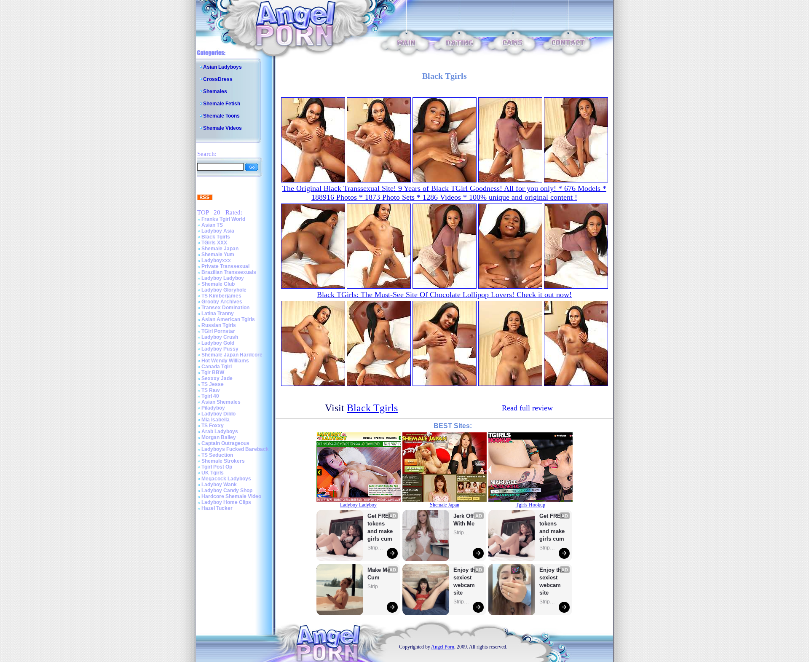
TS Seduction (217, 455)
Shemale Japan (219, 249)
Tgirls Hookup (530, 505)
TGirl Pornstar (218, 331)
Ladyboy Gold (217, 343)
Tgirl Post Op (216, 467)
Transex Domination (225, 308)
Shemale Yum (217, 254)
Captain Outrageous (225, 443)
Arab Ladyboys (219, 431)
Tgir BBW (212, 372)
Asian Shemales (221, 402)
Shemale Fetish (221, 104)
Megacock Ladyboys (226, 479)
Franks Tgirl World (223, 219)
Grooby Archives (221, 302)
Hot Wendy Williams (225, 361)
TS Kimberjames (221, 296)
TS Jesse (212, 384)
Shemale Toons (221, 116)
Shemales (215, 91)
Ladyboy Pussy (219, 349)
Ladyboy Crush (219, 337)
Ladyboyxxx (216, 260)
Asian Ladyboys (222, 67)
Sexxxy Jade (217, 378)
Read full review (527, 408)
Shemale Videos (222, 128)
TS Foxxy (212, 426)
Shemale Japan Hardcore (232, 355)
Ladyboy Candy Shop (226, 490)
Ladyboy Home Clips (226, 502)
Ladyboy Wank (219, 485)
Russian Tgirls (218, 325)
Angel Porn (442, 647)
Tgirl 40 (210, 396)
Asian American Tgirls (228, 319)
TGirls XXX (214, 243)
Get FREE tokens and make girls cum (380, 527)
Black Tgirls (215, 237)
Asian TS (212, 225)
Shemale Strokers (223, 461)
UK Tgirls (212, 473)
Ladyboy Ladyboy (222, 278)
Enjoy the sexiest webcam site (466, 581)
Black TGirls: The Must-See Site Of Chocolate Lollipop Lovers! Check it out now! (444, 294)
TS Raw (210, 390)
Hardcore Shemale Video (231, 496)
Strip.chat (375, 548)
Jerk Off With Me (464, 520)
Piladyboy (213, 408)
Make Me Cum (379, 574)
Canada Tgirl (216, 367)
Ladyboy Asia (217, 231)
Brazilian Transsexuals (228, 272)
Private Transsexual (225, 266)
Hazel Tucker (217, 508)
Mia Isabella (215, 420)
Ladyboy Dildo (218, 414)
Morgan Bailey (218, 437)
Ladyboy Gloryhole (223, 290)
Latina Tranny (217, 313)
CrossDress (218, 79)
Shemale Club (218, 284)
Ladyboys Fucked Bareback (235, 449)
